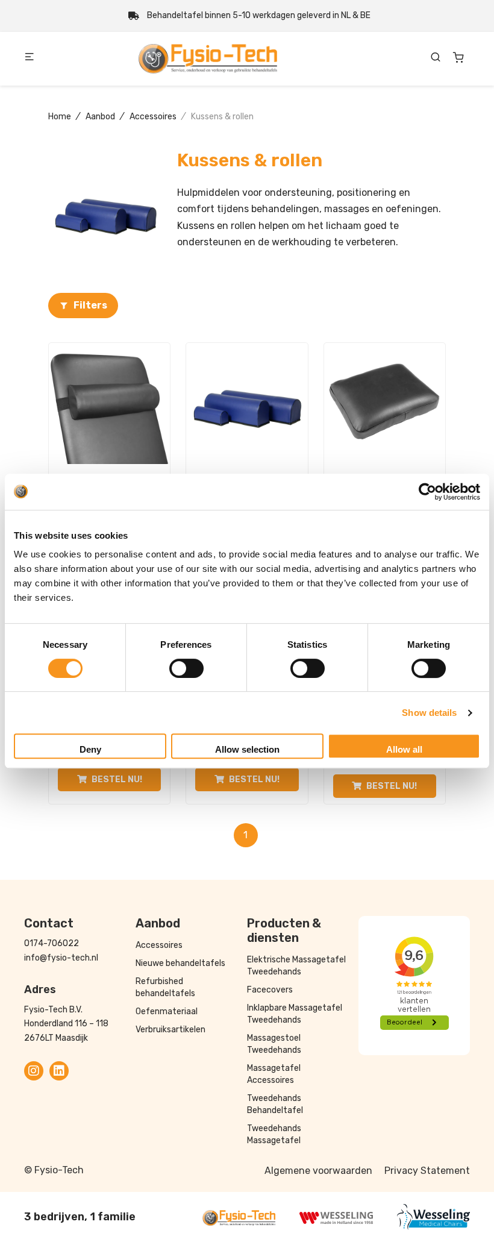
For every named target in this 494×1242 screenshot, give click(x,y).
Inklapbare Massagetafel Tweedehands (294, 1014)
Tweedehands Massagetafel (274, 1134)
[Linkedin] (59, 1070)
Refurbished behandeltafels (165, 987)
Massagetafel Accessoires (274, 1074)
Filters (90, 305)
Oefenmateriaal (167, 1011)
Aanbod (100, 116)
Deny (90, 749)
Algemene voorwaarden (318, 1170)
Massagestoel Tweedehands (274, 1044)
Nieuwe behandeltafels (180, 963)
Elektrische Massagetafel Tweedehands (296, 966)
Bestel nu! (117, 779)
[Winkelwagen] (458, 57)
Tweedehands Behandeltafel (275, 1104)
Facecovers (270, 990)
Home (59, 116)
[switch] (186, 668)
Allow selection (247, 749)
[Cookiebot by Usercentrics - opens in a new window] (427, 492)
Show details (429, 712)
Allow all (404, 749)
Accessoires (153, 116)
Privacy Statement (427, 1170)
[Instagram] (33, 1070)
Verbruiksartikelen (170, 1029)
